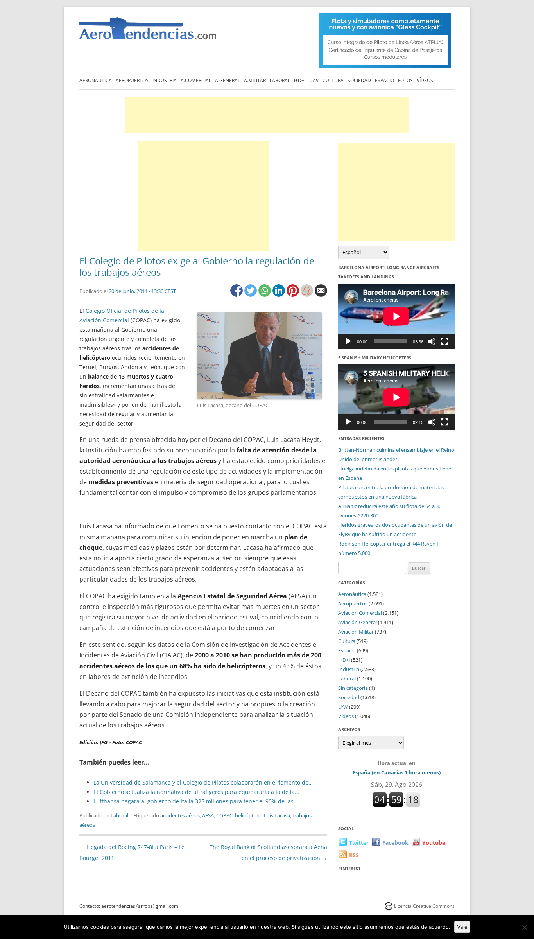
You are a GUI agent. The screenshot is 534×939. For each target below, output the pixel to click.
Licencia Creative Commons (424, 906)
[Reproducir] (348, 341)
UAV (314, 80)
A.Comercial (196, 80)
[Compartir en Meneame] (308, 294)
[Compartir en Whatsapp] (265, 294)
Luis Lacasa (277, 815)
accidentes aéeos (180, 815)
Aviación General (357, 622)
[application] (396, 316)
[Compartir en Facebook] (237, 294)
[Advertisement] (267, 115)
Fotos (405, 80)
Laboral (280, 80)
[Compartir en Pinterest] (294, 294)
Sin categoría (353, 687)
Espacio (384, 80)
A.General (227, 80)
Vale (462, 927)
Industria (164, 80)
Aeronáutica (95, 80)
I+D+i (299, 80)
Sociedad (359, 80)
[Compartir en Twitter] (251, 294)
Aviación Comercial (360, 612)
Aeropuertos (132, 80)
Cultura (333, 80)
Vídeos (425, 80)
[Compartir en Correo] (321, 294)
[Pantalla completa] (444, 341)
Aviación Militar (356, 631)
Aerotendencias (147, 31)
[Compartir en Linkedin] (279, 294)
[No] (524, 927)
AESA (208, 815)
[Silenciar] (432, 341)
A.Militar (255, 80)
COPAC (224, 815)
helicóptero (248, 815)
